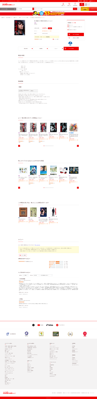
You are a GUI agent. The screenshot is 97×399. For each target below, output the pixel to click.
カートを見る (82, 5)
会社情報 (73, 346)
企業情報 (73, 343)
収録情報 (41, 48)
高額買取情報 (74, 363)
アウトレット (7, 384)
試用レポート (52, 353)
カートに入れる (76, 34)
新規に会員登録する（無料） (31, 346)
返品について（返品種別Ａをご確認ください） (75, 27)
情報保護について (75, 351)
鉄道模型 (6, 377)
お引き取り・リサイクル (53, 357)
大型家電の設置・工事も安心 (31, 347)
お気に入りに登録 (76, 37)
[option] (23, 133)
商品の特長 (26, 48)
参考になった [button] (20, 307)
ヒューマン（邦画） (25, 17)
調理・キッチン (7, 350)
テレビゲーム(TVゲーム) (9, 373)
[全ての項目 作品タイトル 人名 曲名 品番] (26, 9)
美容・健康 (6, 351)
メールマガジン (62, 325)
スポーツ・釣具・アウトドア (9, 368)
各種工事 (51, 373)
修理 (50, 366)
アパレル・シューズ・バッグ (9, 370)
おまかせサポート (52, 376)
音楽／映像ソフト (9, 17)
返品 (50, 370)
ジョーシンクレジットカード (54, 347)
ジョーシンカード (52, 346)
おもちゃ (6, 374)
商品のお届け (29, 353)
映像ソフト (15, 17)
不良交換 (51, 369)
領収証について (29, 369)
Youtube (41, 325)
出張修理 (51, 367)
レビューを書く (56, 39)
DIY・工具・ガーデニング (9, 367)
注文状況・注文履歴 (30, 367)
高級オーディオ (7, 357)
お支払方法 (29, 351)
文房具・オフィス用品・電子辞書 (10, 361)
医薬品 (6, 381)
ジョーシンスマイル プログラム (32, 354)
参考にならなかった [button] (25, 307)
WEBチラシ (74, 359)
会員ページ (63, 5)
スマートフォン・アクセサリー (10, 363)
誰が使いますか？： (22, 292)
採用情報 (73, 350)
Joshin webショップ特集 (53, 351)
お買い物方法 (75, 5)
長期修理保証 (52, 364)
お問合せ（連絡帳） (30, 370)
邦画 (20, 17)
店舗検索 (73, 357)
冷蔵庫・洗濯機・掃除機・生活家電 (10, 346)
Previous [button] (19, 146)
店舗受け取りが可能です (72, 29)
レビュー (56, 48)
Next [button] (78, 146)
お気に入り (69, 5)
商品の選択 (29, 350)
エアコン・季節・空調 (8, 347)
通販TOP (3, 17)
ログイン (28, 363)
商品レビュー (52, 354)
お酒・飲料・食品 (8, 380)
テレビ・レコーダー (8, 354)
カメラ (6, 364)
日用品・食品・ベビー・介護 (9, 378)
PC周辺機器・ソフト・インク (9, 360)
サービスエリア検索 (53, 374)
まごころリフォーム (75, 364)
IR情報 (73, 347)
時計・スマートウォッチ (9, 371)
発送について (71, 25)
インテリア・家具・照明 (9, 353)
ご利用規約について (30, 357)
